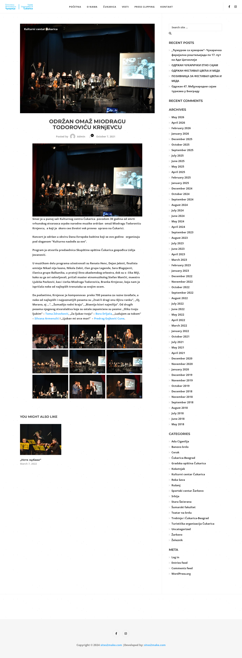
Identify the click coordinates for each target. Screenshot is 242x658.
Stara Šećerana (181, 501)
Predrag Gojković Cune (109, 318)
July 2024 (177, 210)
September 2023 (182, 232)
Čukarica (109, 6)
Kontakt (166, 6)
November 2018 (182, 397)
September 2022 (182, 292)
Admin (81, 136)
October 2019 (180, 386)
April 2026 (178, 122)
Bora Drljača (103, 313)
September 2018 (182, 402)
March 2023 (179, 259)
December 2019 (181, 375)
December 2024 (181, 188)
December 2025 (181, 139)
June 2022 (178, 309)
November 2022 (182, 281)
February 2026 (181, 128)
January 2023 (180, 270)
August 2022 (179, 298)
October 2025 (180, 144)
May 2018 (177, 424)
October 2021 (180, 336)
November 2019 (182, 380)
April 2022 (178, 320)
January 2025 (180, 183)
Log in (175, 557)
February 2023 (181, 265)
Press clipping (144, 6)
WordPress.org (181, 573)
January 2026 (180, 133)
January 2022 (180, 331)
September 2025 (182, 150)
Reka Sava (178, 479)
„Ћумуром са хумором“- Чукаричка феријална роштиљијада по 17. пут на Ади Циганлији (196, 54)
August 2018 (179, 407)
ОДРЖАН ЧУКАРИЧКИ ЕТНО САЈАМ (194, 65)
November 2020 (182, 364)
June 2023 (178, 248)
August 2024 (179, 205)
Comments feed (182, 568)
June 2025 (178, 161)
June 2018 (178, 418)
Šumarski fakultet (183, 507)
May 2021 (177, 347)
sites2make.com (111, 645)
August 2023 (179, 237)
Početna (75, 6)
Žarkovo (176, 534)
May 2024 (177, 221)
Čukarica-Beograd (183, 458)
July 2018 (177, 413)
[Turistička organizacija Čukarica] (34, 6)
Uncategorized (181, 529)
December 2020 (181, 358)
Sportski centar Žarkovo (187, 490)
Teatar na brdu (181, 512)
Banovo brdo (179, 447)
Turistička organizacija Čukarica (192, 523)
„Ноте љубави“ (30, 459)
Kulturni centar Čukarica (41, 29)
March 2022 (179, 325)
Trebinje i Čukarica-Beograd (190, 518)
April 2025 (178, 172)
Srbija (175, 496)
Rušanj (176, 485)
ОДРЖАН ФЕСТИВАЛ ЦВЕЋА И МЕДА (195, 70)
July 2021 (177, 342)
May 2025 (177, 166)
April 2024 (178, 227)
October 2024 (180, 194)
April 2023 (178, 254)
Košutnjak (178, 469)
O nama (92, 6)
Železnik (177, 540)
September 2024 (182, 199)
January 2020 (180, 369)
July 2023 (177, 243)
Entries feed (179, 562)
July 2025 (177, 155)
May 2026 (177, 117)
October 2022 (180, 287)
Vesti (125, 6)
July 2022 (177, 303)
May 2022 (177, 314)
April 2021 (178, 353)
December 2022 (181, 276)
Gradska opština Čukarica (188, 463)
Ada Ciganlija (180, 441)
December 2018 (181, 391)
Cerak (175, 452)
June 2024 (178, 216)
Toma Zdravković (56, 313)
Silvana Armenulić (47, 318)
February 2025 (181, 177)
